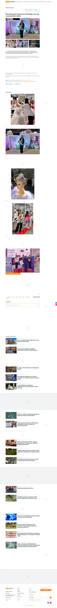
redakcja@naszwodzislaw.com (26, 80)
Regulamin (7, 593)
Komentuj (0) (37, 10)
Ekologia (30, 593)
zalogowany (18, 305)
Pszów (7, 298)
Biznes (28, 1)
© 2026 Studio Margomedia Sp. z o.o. (28, 605)
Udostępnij (29, 10)
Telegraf (18, 591)
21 (47, 597)
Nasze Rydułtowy (31, 594)
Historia (18, 600)
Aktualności (19, 1)
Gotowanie (30, 589)
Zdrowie (30, 590)
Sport (22, 1)
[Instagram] (50, 603)
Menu (46, 1)
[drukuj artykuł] (33, 297)
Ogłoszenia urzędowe (8, 599)
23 (50, 597)
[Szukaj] (50, 1)
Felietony (7, 600)
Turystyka (18, 599)
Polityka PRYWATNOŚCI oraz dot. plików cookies (10, 595)
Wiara (18, 598)
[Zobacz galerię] (11, 44)
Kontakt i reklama (9, 591)
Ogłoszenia (40, 1)
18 (42, 597)
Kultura (25, 1)
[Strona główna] (11, 2)
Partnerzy (35, 1)
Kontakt (43, 1)
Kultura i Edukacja (9, 12)
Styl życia (31, 1)
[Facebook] (48, 603)
